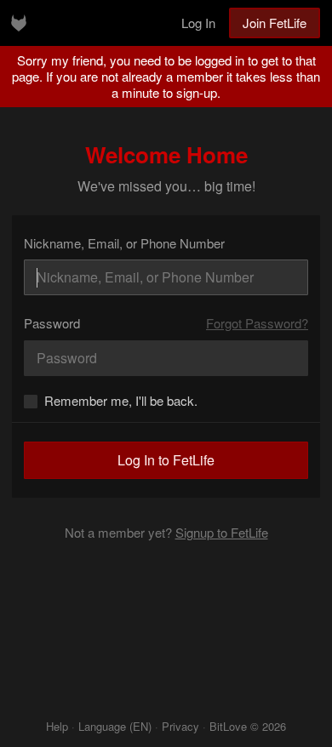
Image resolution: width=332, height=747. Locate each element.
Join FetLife (274, 22)
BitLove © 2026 (247, 726)
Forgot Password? (257, 323)
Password (52, 323)
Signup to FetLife (221, 532)
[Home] (18, 23)
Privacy (180, 726)
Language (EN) (115, 726)
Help (57, 726)
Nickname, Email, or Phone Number (124, 243)
